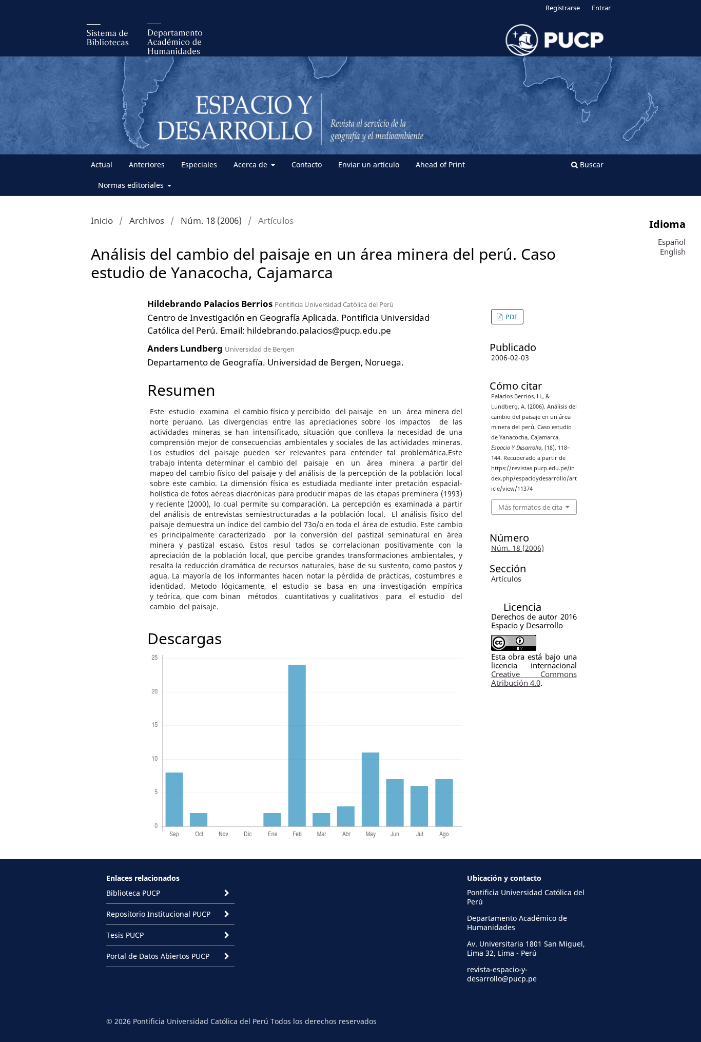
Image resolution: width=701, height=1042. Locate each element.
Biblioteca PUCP (133, 893)
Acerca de (251, 164)
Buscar (590, 164)
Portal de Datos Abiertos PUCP (157, 956)
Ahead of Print (440, 164)
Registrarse (563, 7)
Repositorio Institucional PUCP (158, 914)
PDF (511, 316)
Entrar (601, 7)
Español (672, 242)
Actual (101, 164)
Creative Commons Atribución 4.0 (534, 678)
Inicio (102, 220)
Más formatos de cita (530, 507)
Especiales (199, 164)
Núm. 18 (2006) (211, 220)
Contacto (306, 164)
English (673, 251)
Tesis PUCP (125, 935)
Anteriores (147, 164)
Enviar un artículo (368, 164)
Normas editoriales (132, 185)
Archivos (146, 220)
